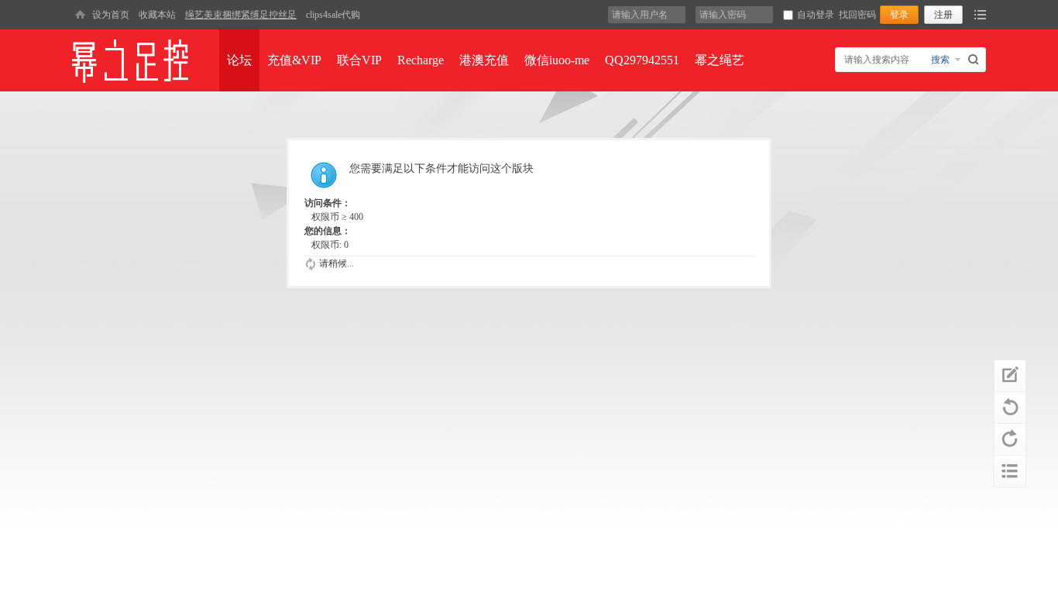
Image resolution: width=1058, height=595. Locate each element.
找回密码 (857, 14)
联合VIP (359, 60)
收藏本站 (157, 14)
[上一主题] (1010, 407)
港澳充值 (484, 60)
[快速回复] (1010, 375)
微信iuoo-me (556, 60)
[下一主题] (1010, 439)
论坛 (239, 60)
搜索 (940, 59)
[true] (975, 59)
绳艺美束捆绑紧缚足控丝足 (241, 14)
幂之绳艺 (719, 60)
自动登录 (815, 14)
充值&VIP (294, 60)
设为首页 (110, 14)
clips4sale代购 (333, 14)
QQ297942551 (642, 60)
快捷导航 (980, 14)
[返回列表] (1010, 471)
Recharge (420, 60)
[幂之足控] (80, 14)
